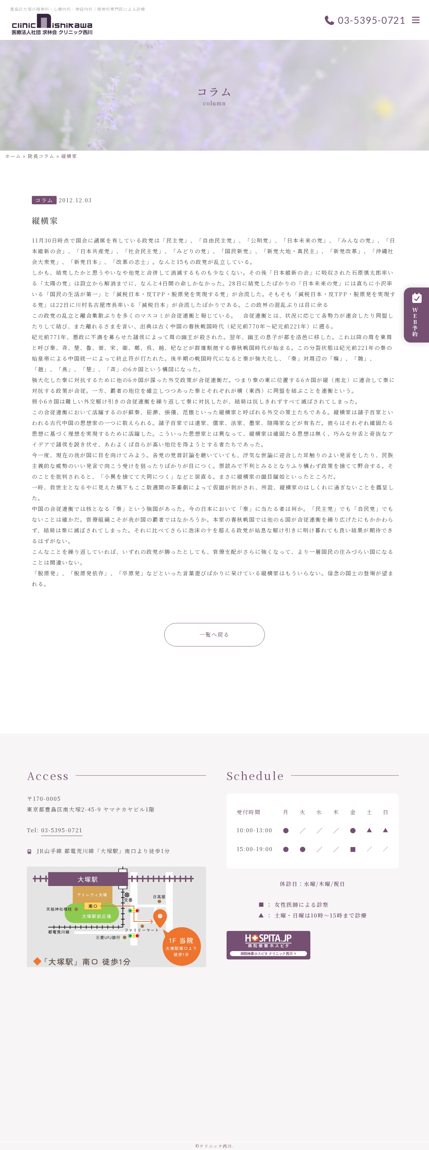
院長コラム (41, 156)
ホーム (13, 156)
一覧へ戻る (214, 634)
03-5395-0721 (370, 20)
